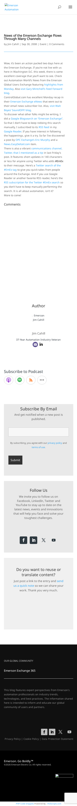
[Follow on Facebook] (23, 540)
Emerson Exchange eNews (26, 101)
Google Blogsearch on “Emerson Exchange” (36, 118)
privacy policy (55, 442)
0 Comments (56, 44)
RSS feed (44, 127)
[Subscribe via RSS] (30, 380)
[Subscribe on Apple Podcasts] (8, 380)
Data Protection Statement (57, 739)
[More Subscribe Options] (42, 380)
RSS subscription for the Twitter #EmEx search (32, 182)
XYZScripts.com (54, 803)
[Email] (35, 344)
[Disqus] (38, 252)
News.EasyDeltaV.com (17, 144)
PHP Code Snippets (25, 803)
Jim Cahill (13, 44)
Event (43, 44)
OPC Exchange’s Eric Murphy (33, 139)
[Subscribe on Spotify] (19, 380)
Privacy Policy (13, 739)
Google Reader (12, 131)
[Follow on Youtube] (53, 540)
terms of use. (38, 447)
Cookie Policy (31, 739)
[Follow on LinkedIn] (33, 540)
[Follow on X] (43, 540)
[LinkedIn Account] (41, 344)
